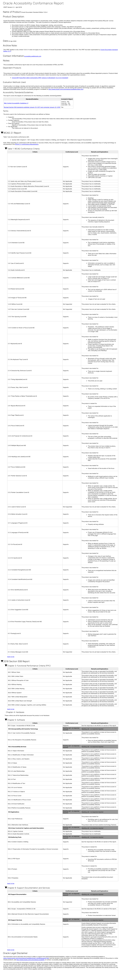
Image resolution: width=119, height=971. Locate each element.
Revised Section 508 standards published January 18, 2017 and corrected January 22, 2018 (32, 107)
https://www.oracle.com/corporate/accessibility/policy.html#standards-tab (26, 958)
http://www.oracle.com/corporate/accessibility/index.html (65, 89)
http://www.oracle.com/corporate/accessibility (30, 960)
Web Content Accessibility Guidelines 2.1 (16, 103)
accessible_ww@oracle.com (32, 56)
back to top (10, 656)
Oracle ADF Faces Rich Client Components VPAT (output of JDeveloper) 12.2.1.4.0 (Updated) (40, 77)
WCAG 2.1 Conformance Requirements (26, 144)
